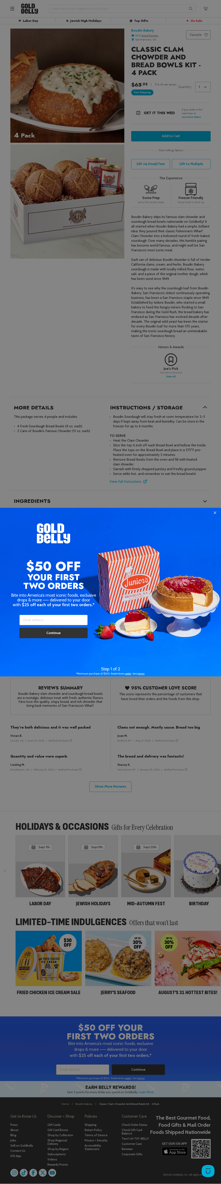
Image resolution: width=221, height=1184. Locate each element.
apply (128, 673)
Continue (53, 633)
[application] (208, 1171)
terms (141, 673)
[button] (110, 592)
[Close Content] (215, 513)
